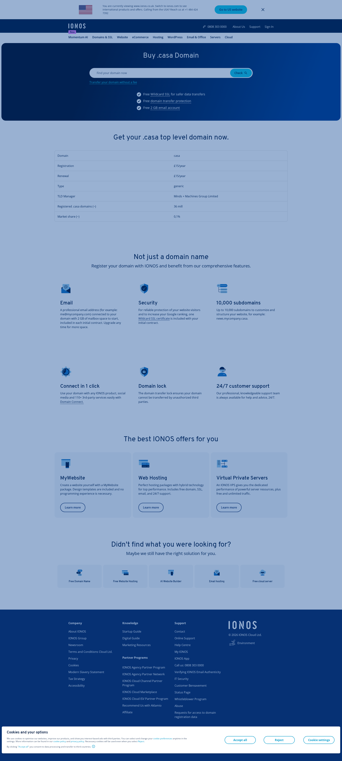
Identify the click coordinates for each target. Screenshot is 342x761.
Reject (141, 741)
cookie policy (59, 741)
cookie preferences (162, 738)
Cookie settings (319, 740)
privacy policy (77, 741)
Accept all (23, 746)
